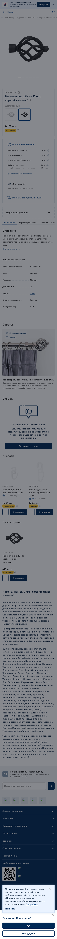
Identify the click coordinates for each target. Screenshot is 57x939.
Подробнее (32, 904)
